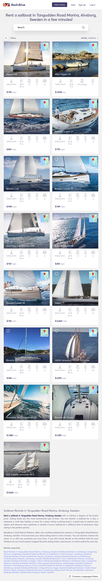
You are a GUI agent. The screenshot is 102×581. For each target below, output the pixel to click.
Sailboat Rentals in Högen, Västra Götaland (32, 561)
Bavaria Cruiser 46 (64, 245)
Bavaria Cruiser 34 (15, 303)
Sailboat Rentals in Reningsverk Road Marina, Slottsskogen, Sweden (52, 563)
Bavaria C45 (12, 188)
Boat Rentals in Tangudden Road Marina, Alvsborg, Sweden (31, 551)
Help (73, 5)
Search (21, 27)
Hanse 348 (11, 74)
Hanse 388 (11, 131)
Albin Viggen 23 (63, 74)
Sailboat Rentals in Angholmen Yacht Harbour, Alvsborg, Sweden (60, 554)
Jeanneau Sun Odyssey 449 (20, 245)
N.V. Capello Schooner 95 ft (20, 474)
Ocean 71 (59, 303)
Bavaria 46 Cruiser (15, 360)
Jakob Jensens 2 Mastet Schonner (72, 360)
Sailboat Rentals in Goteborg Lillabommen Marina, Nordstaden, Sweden (59, 570)
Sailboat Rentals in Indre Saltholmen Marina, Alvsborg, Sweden (32, 556)
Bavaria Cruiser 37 (64, 131)
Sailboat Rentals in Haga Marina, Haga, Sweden (44, 568)
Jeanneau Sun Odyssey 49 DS (21, 417)
